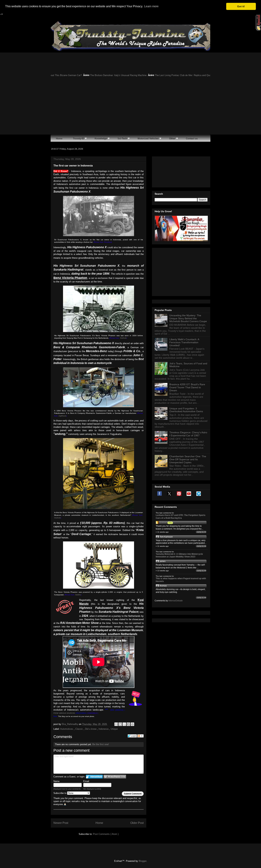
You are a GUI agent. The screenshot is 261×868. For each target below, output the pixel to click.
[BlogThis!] (120, 724)
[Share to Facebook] (128, 724)
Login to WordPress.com (115, 776)
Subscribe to (60, 793)
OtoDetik (123, 338)
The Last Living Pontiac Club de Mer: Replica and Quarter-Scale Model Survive (173, 75)
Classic (79, 729)
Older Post (137, 822)
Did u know (91, 729)
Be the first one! (100, 744)
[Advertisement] (130, 108)
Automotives (67, 729)
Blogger (142, 861)
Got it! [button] (241, 6)
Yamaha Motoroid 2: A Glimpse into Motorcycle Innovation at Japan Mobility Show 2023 (179, 555)
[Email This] (116, 724)
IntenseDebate (175, 600)
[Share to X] (124, 724)
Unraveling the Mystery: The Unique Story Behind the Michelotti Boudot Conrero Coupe (188, 318)
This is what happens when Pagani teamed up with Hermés (181, 580)
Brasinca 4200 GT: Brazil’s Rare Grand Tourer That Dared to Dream (187, 387)
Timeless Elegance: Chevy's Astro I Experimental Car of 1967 (188, 434)
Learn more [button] (151, 6)
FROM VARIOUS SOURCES (64, 713)
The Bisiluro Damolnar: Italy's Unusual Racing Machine (95, 75)
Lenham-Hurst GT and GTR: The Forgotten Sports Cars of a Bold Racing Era (180, 516)
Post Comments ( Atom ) (106, 834)
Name (56, 781)
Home (99, 822)
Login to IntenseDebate (94, 776)
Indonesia (104, 729)
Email (86, 781)
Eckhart (163, 522)
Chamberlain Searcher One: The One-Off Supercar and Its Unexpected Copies (187, 459)
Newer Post (60, 822)
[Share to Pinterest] (132, 724)
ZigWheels (62, 416)
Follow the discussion (140, 736)
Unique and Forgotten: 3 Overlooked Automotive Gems (186, 410)
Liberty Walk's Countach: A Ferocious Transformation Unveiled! (184, 342)
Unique (114, 729)
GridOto (78, 595)
